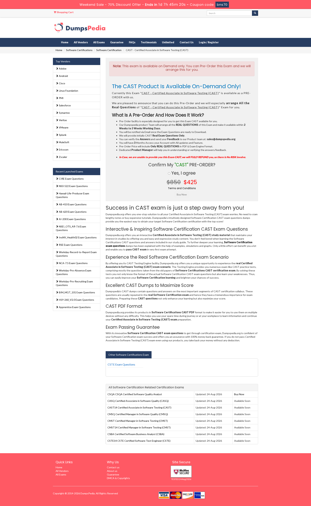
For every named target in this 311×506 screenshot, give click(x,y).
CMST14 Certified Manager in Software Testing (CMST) (139, 427)
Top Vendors (63, 61)
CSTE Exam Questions (121, 364)
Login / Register (209, 42)
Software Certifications (79, 50)
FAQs (132, 42)
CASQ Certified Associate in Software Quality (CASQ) (138, 400)
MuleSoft (63, 142)
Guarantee (116, 42)
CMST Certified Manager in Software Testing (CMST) (137, 420)
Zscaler (62, 156)
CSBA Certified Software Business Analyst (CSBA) (135, 434)
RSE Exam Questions (70, 244)
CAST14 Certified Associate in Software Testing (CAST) (139, 407)
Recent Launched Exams (69, 171)
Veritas (62, 120)
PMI (61, 98)
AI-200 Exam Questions (72, 219)
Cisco (61, 83)
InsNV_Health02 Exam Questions (77, 237)
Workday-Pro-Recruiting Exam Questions (74, 283)
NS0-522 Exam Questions (73, 186)
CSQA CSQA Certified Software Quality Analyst (134, 394)
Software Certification (108, 50)
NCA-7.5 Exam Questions (73, 263)
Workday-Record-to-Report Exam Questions (76, 254)
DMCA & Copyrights (118, 478)
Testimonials (149, 42)
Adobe (62, 68)
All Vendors (81, 42)
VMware (63, 127)
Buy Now (239, 394)
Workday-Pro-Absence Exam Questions (73, 272)
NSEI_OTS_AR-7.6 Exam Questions (71, 228)
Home (64, 42)
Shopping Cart (65, 12)
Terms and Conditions (182, 188)
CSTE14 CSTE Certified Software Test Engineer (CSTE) (138, 440)
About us (112, 470)
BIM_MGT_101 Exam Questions (76, 292)
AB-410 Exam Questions (72, 204)
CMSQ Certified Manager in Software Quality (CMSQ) (137, 414)
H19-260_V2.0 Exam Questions (76, 299)
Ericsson (63, 149)
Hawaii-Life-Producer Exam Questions (72, 195)
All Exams (99, 42)
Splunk (62, 134)
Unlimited (168, 42)
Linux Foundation (68, 90)
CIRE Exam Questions (71, 178)
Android (63, 75)
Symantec (64, 112)
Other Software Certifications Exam (128, 354)
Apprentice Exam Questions (74, 307)
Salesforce (64, 105)
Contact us (113, 467)
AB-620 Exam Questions (72, 211)
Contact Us (186, 42)
